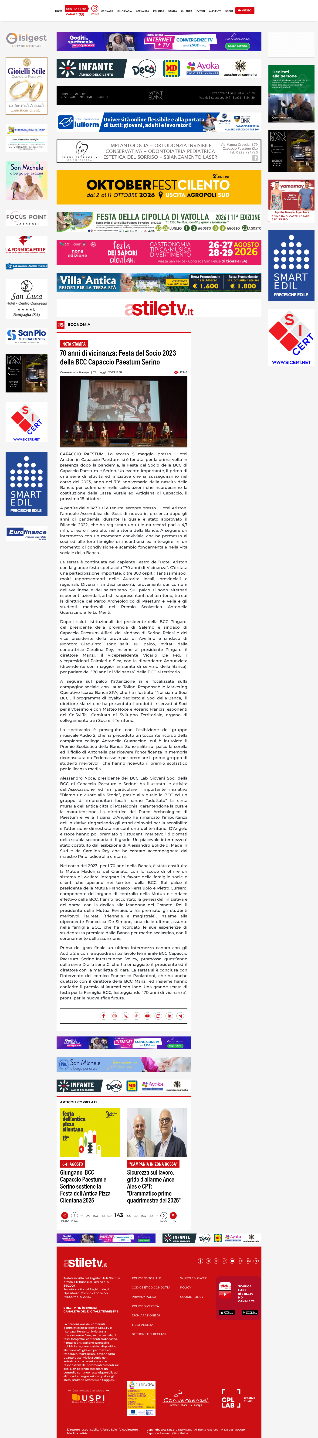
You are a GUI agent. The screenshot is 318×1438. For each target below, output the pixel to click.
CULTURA (186, 11)
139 (87, 1216)
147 (150, 1216)
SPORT (229, 11)
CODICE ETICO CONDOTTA (151, 1287)
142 (109, 1216)
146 (143, 1216)
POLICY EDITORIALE (146, 1278)
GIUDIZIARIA (124, 11)
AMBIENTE (215, 11)
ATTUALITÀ (142, 11)
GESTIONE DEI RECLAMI (149, 1334)
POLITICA (158, 11)
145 (135, 1216)
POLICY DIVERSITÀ (145, 1306)
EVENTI (200, 11)
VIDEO (246, 10)
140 (95, 1216)
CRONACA (107, 11)
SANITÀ (172, 11)
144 (128, 1216)
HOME (58, 11)
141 (102, 1216)
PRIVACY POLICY (144, 1296)
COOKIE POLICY (191, 1296)
